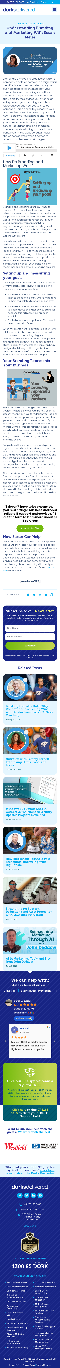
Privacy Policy (29, 1365)
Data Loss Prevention (45, 1282)
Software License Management (43, 1340)
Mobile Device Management (42, 1305)
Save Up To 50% (30, 528)
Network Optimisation (17, 1323)
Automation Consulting (12, 1307)
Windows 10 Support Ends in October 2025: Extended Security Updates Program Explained (29, 812)
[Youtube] (40, 1195)
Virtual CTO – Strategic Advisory (43, 1347)
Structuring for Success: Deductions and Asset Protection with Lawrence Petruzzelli (29, 911)
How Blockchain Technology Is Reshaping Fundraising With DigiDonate (28, 862)
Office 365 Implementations (15, 1296)
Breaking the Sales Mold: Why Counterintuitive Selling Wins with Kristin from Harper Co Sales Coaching (29, 711)
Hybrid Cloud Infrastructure (13, 1342)
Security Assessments (17, 1291)
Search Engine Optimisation (41, 1292)
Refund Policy (15, 1365)
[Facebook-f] (20, 1195)
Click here (19, 1109)
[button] (28, 594)
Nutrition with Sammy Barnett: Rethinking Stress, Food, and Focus (28, 762)
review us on (22, 1018)
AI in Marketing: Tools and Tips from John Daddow (28, 960)
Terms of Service (43, 1365)
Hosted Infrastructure (17, 1287)
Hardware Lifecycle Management (44, 1334)
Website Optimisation (45, 1287)
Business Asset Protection (27, 990)
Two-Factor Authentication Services (42, 1319)
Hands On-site (14, 1319)
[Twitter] (26, 1195)
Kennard (24, 1028)
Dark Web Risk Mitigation (41, 1298)
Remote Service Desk (17, 1282)
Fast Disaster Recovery (17, 1347)
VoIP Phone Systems (16, 1302)
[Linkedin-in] (33, 1195)
